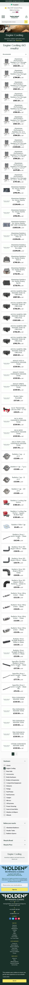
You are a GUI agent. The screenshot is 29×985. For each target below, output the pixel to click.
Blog (14, 960)
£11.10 (18, 597)
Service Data (14, 964)
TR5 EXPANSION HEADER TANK (18, 721)
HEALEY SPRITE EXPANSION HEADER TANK (18, 385)
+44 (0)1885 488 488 (14, 909)
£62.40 (18, 540)
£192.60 (18, 517)
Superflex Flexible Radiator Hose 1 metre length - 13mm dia (18, 664)
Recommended (7, 54)
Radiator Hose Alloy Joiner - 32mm (18, 617)
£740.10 (18, 262)
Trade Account (14, 950)
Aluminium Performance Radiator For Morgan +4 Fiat (18, 73)
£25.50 (18, 587)
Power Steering (11, 806)
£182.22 (18, 505)
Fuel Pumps (9, 792)
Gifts (14, 931)
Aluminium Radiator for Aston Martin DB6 (18, 211)
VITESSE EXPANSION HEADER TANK (18, 745)
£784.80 (18, 77)
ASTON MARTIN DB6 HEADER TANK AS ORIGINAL (18, 339)
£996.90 (18, 193)
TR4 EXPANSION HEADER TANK (18, 710)
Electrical (14, 925)
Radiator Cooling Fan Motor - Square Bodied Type (18, 513)
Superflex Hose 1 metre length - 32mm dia (18, 675)
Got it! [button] (14, 980)
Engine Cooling (10, 768)
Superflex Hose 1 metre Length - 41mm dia (18, 687)
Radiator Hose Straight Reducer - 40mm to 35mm (18, 652)
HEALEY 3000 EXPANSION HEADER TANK (18, 374)
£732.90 (18, 274)
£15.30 (18, 645)
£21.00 (18, 656)
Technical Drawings (14, 963)
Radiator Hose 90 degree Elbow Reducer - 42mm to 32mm (18, 582)
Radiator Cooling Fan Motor (18, 501)
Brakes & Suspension (12, 780)
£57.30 (18, 668)
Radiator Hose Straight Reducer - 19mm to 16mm (18, 640)
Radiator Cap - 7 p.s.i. (18, 467)
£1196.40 (18, 204)
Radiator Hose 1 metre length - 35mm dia (18, 536)
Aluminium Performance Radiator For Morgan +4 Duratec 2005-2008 (18, 62)
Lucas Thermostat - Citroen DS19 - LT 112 (18, 409)
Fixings (8, 789)
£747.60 (18, 182)
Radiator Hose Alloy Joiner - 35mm (18, 629)
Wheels (8, 815)
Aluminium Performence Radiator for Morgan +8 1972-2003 (18, 142)
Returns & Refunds (14, 946)
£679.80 (18, 170)
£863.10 (18, 89)
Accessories (10, 774)
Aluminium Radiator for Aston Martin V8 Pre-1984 (18, 246)
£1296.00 (18, 239)
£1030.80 (18, 147)
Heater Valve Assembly (18, 397)
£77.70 (18, 679)
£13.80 (18, 458)
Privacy (14, 953)
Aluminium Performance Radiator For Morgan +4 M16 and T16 (18, 84)
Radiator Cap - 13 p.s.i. (18, 478)
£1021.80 (18, 320)
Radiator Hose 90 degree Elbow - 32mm (18, 571)
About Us (14, 958)
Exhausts (9, 786)
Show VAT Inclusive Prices (15, 8)
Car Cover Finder (14, 938)
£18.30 (18, 551)
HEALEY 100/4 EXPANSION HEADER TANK (18, 362)
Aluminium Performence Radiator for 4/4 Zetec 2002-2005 (18, 131)
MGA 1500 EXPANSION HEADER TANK (18, 420)
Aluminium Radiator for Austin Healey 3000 (18, 269)
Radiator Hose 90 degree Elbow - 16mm (18, 548)
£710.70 (18, 285)
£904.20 (18, 112)
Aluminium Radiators (12, 827)
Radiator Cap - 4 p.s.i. (18, 455)
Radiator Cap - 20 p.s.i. (18, 490)
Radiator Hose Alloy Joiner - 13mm (18, 594)
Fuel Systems (10, 794)
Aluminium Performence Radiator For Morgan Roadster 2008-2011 (18, 177)
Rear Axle (9, 771)
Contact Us (14, 943)
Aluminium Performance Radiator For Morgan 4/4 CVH (18, 96)
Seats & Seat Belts (12, 809)
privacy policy (23, 879)
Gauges (8, 797)
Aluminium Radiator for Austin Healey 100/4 (18, 258)
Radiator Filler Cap (18, 525)
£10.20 (18, 609)
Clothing (15, 930)
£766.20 (18, 309)
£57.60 (18, 400)
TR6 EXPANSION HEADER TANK (18, 733)
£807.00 (18, 297)
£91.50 (18, 691)
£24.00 (18, 575)
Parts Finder (14, 936)
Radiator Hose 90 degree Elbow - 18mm (18, 559)
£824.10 (18, 355)
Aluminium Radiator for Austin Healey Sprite (18, 281)
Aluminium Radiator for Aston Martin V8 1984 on (18, 235)
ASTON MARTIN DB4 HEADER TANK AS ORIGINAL (18, 293)
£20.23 (18, 412)
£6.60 (18, 527)
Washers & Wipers (12, 812)
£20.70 (18, 563)
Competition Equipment (13, 783)
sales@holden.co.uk (14, 913)
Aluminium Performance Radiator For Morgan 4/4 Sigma (18, 107)
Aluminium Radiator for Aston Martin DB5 (18, 200)
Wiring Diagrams (14, 961)
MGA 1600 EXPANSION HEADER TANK (18, 432)
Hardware (14, 927)
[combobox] (15, 12)
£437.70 (18, 448)
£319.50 (18, 367)
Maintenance (15, 928)
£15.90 (18, 632)
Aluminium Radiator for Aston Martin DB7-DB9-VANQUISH (18, 223)
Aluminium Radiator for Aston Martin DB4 (18, 188)
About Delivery (14, 945)
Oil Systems (10, 803)
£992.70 (18, 343)
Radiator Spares (11, 833)
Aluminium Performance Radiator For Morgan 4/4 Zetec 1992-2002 (18, 120)
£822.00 (18, 66)
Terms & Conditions (14, 951)
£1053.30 (18, 228)
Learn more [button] (6, 976)
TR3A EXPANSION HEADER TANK (18, 698)
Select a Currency (14, 10)
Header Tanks (10, 830)
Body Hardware (11, 777)
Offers (14, 933)
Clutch (8, 765)
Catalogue (14, 935)
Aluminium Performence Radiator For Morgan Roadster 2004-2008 (18, 166)
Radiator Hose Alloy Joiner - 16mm (18, 606)
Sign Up (14, 889)
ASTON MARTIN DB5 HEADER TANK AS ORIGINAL (18, 316)
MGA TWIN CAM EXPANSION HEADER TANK (18, 443)
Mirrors (8, 800)
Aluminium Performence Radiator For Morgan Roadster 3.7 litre (18, 154)
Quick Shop (14, 948)
